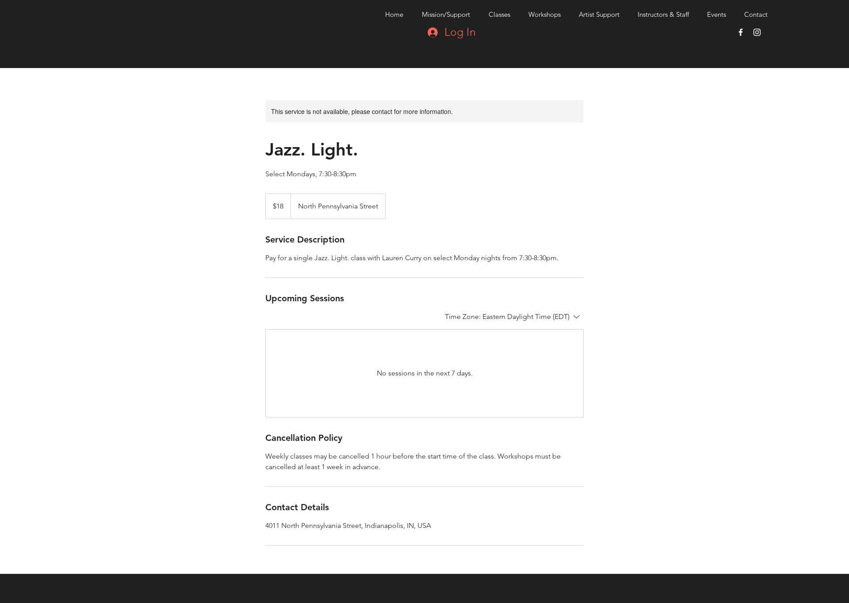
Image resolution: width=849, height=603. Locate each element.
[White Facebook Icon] (741, 32)
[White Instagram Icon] (757, 32)
